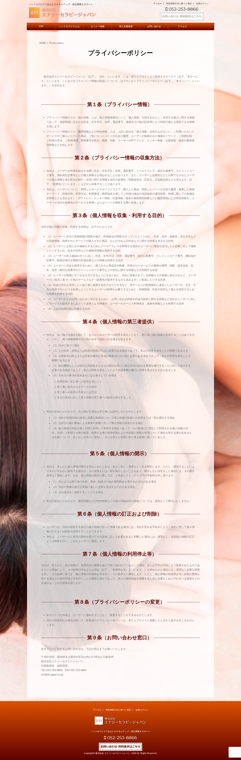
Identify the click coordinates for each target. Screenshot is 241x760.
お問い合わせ (154, 26)
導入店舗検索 (126, 26)
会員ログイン (202, 3)
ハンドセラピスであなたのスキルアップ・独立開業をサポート (120, 731)
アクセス (157, 3)
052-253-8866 (182, 9)
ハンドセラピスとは (69, 26)
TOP (41, 26)
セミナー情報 (97, 26)
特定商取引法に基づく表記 (179, 3)
